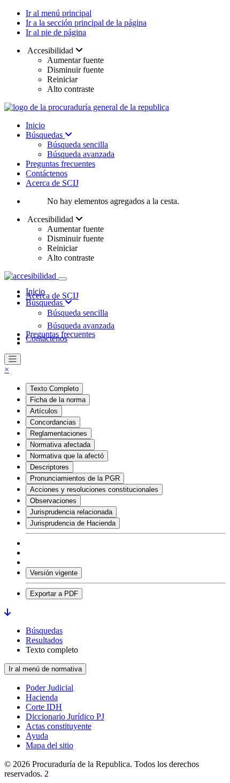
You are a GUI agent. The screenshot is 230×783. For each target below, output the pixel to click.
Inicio (35, 125)
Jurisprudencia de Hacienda (73, 523)
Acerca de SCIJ (52, 182)
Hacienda (42, 697)
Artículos (44, 411)
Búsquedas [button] (45, 302)
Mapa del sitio (49, 745)
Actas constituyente (58, 726)
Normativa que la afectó (67, 456)
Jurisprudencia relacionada (71, 512)
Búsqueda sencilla (77, 144)
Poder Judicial (49, 687)
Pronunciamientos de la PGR (75, 478)
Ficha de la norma (58, 400)
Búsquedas (45, 134)
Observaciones (53, 501)
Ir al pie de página (56, 32)
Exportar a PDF (54, 594)
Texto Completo (54, 389)
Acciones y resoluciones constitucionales (94, 490)
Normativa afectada (60, 445)
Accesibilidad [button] (50, 50)
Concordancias (53, 422)
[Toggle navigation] (62, 278)
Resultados (44, 640)
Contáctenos (46, 173)
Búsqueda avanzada (80, 154)
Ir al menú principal (58, 13)
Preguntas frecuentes (60, 163)
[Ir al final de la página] (7, 612)
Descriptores (49, 467)
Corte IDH (44, 706)
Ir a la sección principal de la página (86, 22)
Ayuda (37, 735)
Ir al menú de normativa (45, 669)
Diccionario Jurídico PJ (65, 716)
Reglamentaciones (58, 433)
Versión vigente (54, 573)
